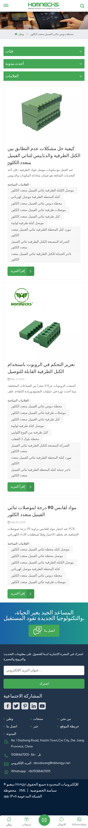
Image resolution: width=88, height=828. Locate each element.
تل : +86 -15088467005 (26, 754)
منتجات (38, 719)
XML (22, 790)
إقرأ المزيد (18, 271)
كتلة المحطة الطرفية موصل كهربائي (35, 197)
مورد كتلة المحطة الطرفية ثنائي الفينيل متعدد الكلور (41, 460)
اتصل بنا (49, 630)
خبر (35, 726)
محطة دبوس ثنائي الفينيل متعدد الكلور (36, 203)
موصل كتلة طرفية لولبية (27, 223)
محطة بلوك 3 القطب (25, 439)
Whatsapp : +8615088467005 (30, 771)
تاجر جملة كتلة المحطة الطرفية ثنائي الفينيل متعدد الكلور (40, 472)
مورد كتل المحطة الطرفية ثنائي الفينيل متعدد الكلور (41, 232)
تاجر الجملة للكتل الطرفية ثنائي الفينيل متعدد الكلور (41, 256)
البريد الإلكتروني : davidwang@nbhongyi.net (40, 763)
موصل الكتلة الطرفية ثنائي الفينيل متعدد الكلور (42, 190)
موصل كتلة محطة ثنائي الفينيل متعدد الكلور (40, 549)
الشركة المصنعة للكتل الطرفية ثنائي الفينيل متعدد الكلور (40, 244)
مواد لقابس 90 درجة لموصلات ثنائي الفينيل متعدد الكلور (42, 511)
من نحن (65, 719)
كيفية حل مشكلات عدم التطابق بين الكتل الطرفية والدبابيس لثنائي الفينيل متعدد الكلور (44, 152)
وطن (21, 34)
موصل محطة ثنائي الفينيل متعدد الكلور (37, 556)
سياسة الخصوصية (43, 790)
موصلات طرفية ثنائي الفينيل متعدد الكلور (38, 210)
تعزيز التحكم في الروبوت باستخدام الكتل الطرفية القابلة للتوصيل (41, 368)
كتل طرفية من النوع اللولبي (29, 432)
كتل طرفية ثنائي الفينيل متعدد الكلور (35, 216)
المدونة (11, 734)
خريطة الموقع (69, 726)
